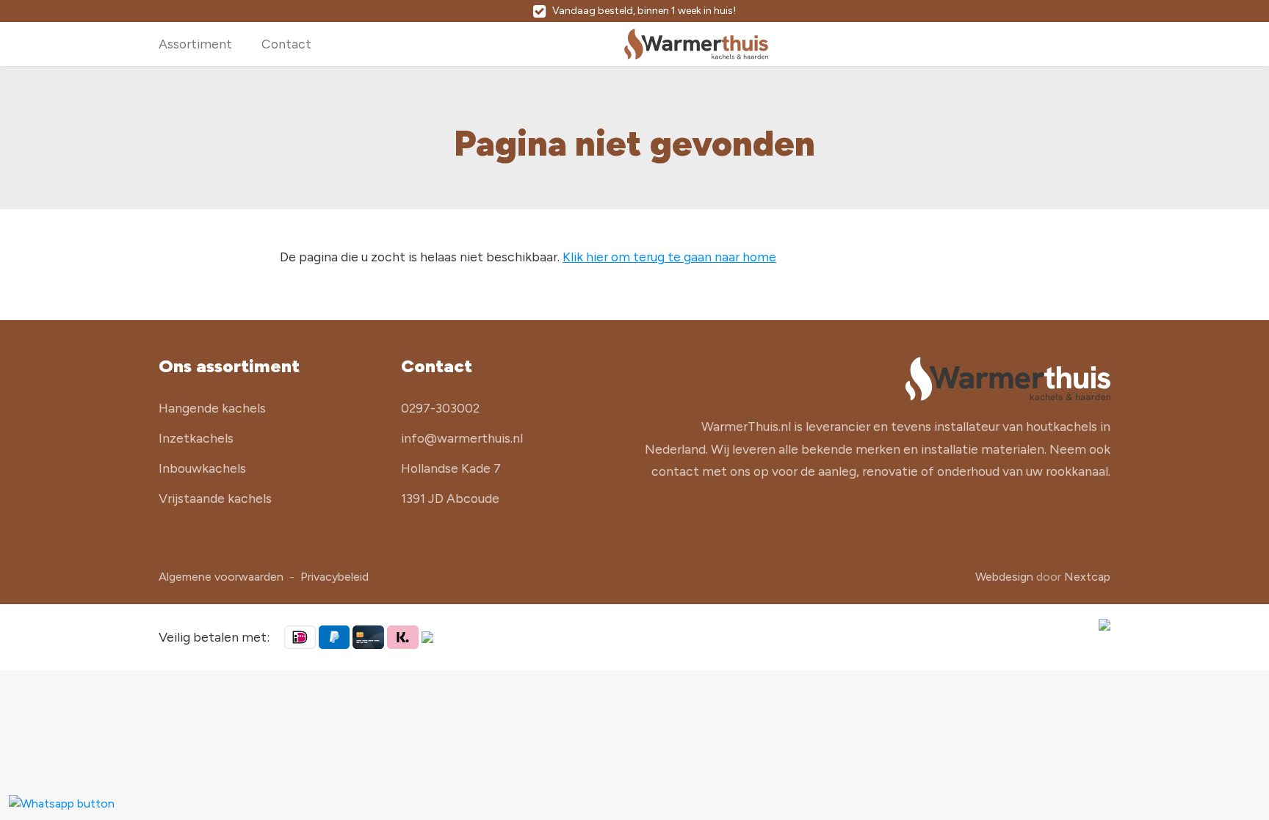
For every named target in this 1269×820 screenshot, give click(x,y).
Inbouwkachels (202, 468)
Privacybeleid (334, 577)
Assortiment (195, 43)
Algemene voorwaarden (221, 577)
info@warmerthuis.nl (462, 438)
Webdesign (1004, 577)
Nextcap (1087, 577)
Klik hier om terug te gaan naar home (669, 256)
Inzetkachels (196, 438)
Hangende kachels (212, 408)
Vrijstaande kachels (215, 498)
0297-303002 (440, 408)
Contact (286, 43)
